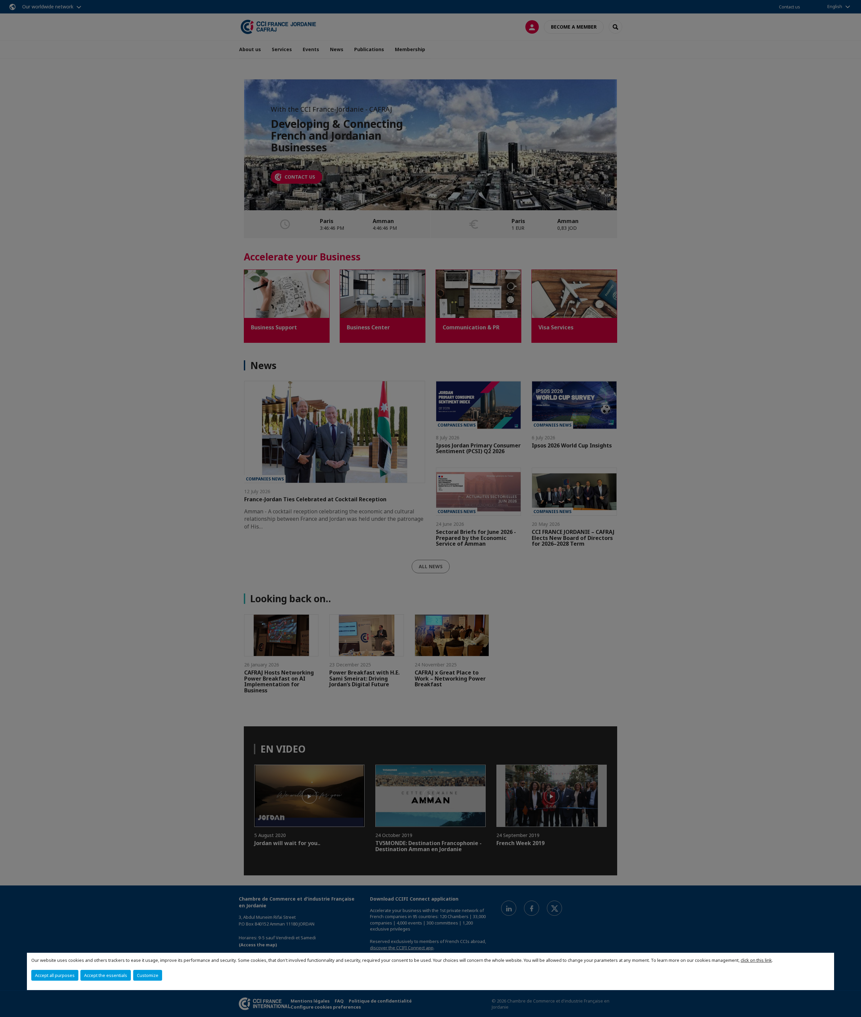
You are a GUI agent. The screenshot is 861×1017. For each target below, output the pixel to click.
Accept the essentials (105, 975)
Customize (147, 975)
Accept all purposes (55, 975)
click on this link (756, 960)
